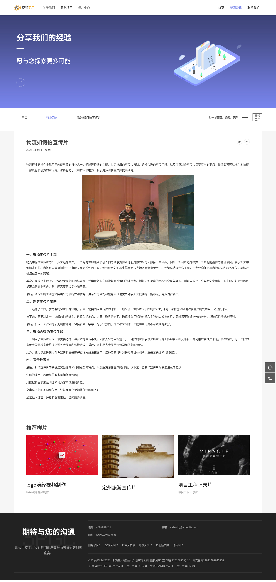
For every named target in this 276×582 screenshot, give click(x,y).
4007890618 (103, 527)
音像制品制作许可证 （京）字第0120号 (173, 566)
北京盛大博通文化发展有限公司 (130, 560)
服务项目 (66, 7)
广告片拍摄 (128, 545)
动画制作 (178, 545)
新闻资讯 (236, 7)
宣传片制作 (111, 545)
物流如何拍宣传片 (89, 117)
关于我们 (49, 7)
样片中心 (84, 7)
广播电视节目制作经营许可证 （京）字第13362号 (118, 566)
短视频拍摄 (162, 545)
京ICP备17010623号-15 (176, 560)
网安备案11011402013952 (208, 560)
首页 (221, 7)
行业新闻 (52, 117)
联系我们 (253, 7)
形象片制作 (145, 545)
